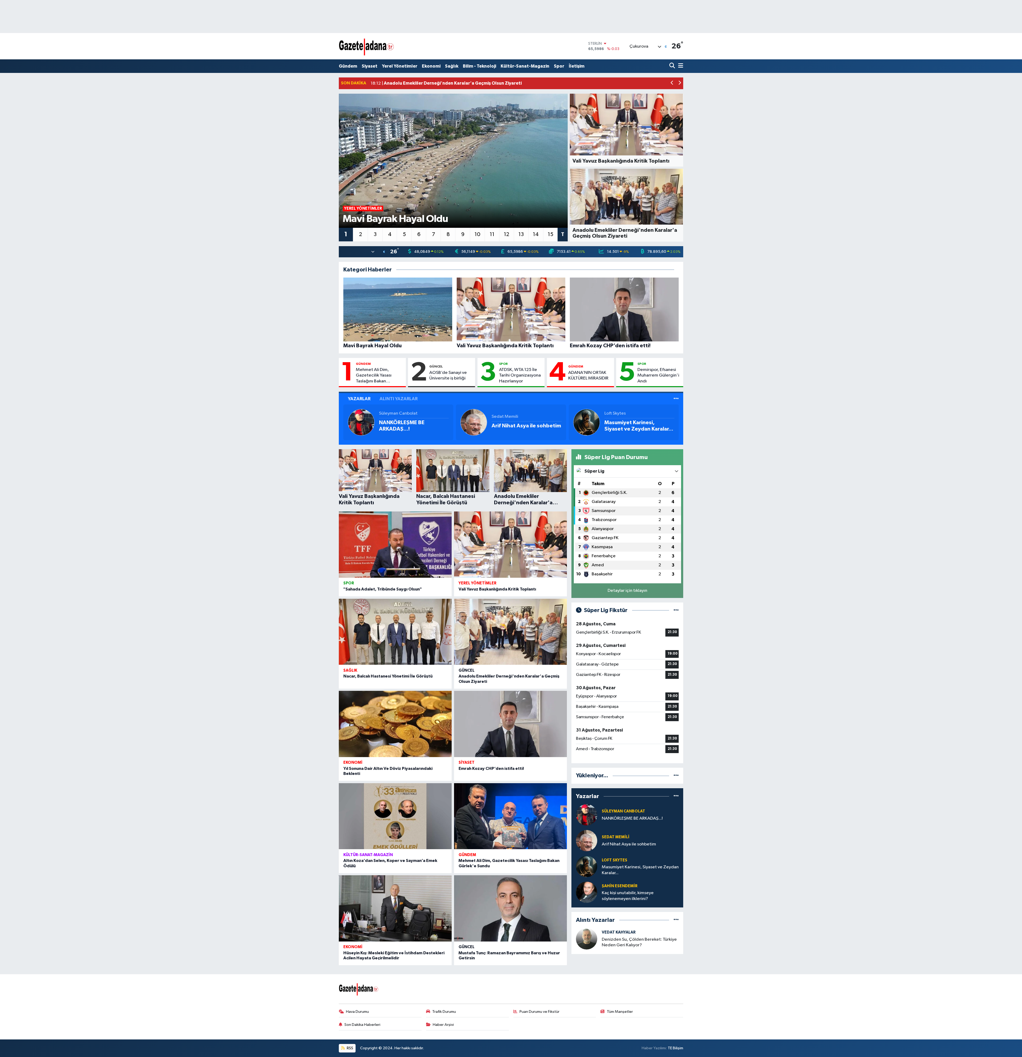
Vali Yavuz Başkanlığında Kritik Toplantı (497, 589)
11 (492, 234)
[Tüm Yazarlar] (676, 399)
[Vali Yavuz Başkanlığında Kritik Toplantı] (510, 544)
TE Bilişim (675, 1048)
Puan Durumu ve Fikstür (539, 1012)
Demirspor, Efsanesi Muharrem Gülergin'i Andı (658, 375)
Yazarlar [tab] (359, 399)
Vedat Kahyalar (619, 932)
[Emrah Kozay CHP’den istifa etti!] (510, 724)
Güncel (436, 366)
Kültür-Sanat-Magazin (525, 66)
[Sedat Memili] (473, 422)
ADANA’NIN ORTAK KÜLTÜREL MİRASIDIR (588, 375)
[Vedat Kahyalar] (586, 938)
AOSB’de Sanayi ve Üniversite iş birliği (448, 375)
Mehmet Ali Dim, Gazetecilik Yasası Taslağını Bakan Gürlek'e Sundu (374, 376)
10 (477, 234)
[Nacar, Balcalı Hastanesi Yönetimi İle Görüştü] (395, 632)
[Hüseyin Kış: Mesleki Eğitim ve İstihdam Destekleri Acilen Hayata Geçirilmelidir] (395, 908)
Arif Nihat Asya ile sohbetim (526, 425)
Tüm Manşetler (620, 1012)
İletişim (576, 66)
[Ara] (672, 66)
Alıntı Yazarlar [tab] (399, 399)
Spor (559, 66)
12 (506, 234)
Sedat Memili (505, 416)
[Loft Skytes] (586, 422)
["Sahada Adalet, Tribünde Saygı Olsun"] (395, 544)
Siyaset (369, 66)
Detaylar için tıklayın (627, 590)
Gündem (348, 66)
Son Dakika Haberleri (362, 1025)
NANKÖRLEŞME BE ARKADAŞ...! (402, 426)
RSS (349, 1048)
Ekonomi (431, 66)
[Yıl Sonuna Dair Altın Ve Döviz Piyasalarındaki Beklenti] (395, 724)
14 (536, 234)
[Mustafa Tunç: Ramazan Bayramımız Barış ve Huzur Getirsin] (510, 908)
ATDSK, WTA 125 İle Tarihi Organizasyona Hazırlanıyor (520, 375)
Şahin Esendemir (619, 886)
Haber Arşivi (443, 1025)
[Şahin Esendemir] (586, 892)
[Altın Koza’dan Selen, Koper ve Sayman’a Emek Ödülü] (395, 816)
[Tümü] (676, 775)
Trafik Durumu (444, 1012)
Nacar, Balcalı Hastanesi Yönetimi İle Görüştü (387, 676)
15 (550, 234)
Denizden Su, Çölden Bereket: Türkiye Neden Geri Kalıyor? (639, 942)
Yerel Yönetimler (399, 66)
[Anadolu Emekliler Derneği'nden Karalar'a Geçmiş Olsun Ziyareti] (510, 632)
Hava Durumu (357, 1012)
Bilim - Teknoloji (479, 66)
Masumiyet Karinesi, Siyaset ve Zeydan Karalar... (638, 426)
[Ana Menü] (679, 66)
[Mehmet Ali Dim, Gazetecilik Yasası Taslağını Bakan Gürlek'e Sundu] (510, 816)
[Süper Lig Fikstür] (676, 610)
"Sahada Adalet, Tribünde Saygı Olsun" (382, 589)
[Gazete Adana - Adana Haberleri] (366, 46)
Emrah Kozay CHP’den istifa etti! (491, 768)
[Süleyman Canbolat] (361, 422)
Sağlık (451, 66)
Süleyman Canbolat (398, 413)
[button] (672, 83)
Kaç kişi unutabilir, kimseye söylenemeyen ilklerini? (628, 896)
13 (521, 234)
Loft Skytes (615, 413)
